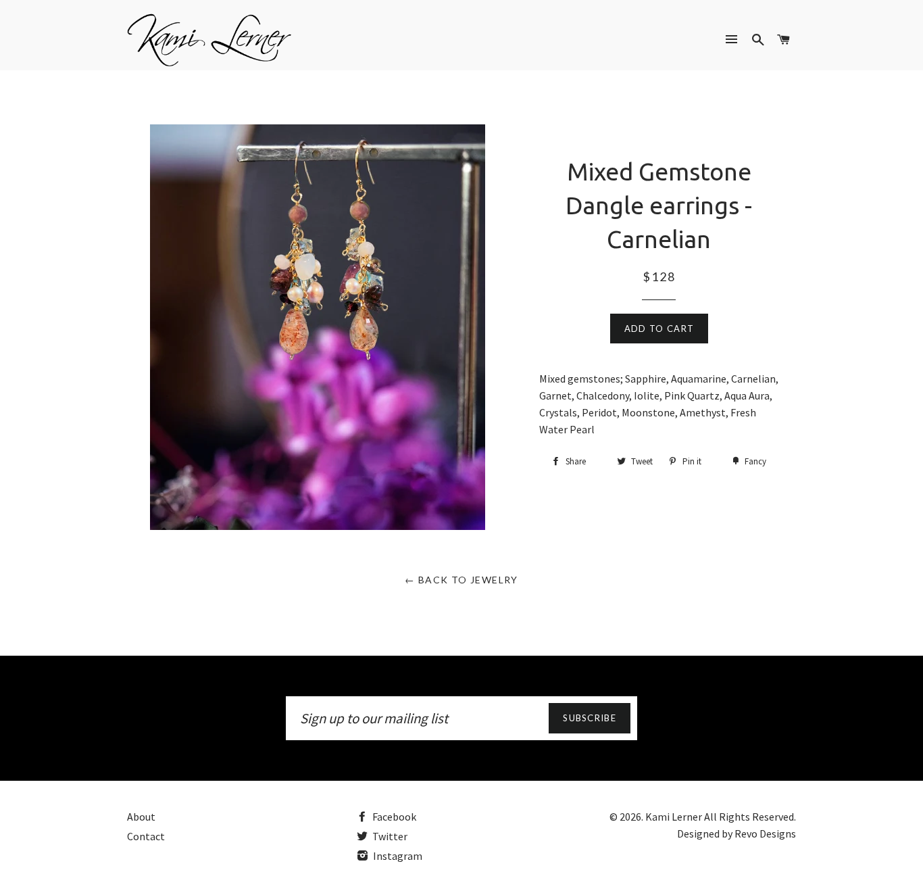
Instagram (396, 856)
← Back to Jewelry (461, 579)
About (141, 816)
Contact (146, 836)
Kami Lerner (673, 816)
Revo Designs (765, 833)
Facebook (393, 816)
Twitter (388, 836)
